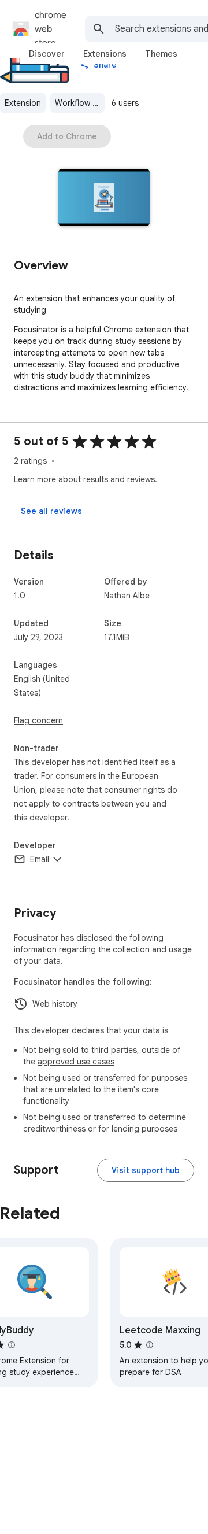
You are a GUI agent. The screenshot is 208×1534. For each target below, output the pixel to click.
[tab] (47, 53)
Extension (23, 103)
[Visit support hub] (145, 1170)
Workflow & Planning (80, 103)
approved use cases (76, 1061)
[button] (104, 198)
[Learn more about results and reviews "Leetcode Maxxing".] (150, 1345)
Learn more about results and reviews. (85, 479)
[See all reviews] (51, 511)
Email (39, 859)
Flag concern (38, 720)
